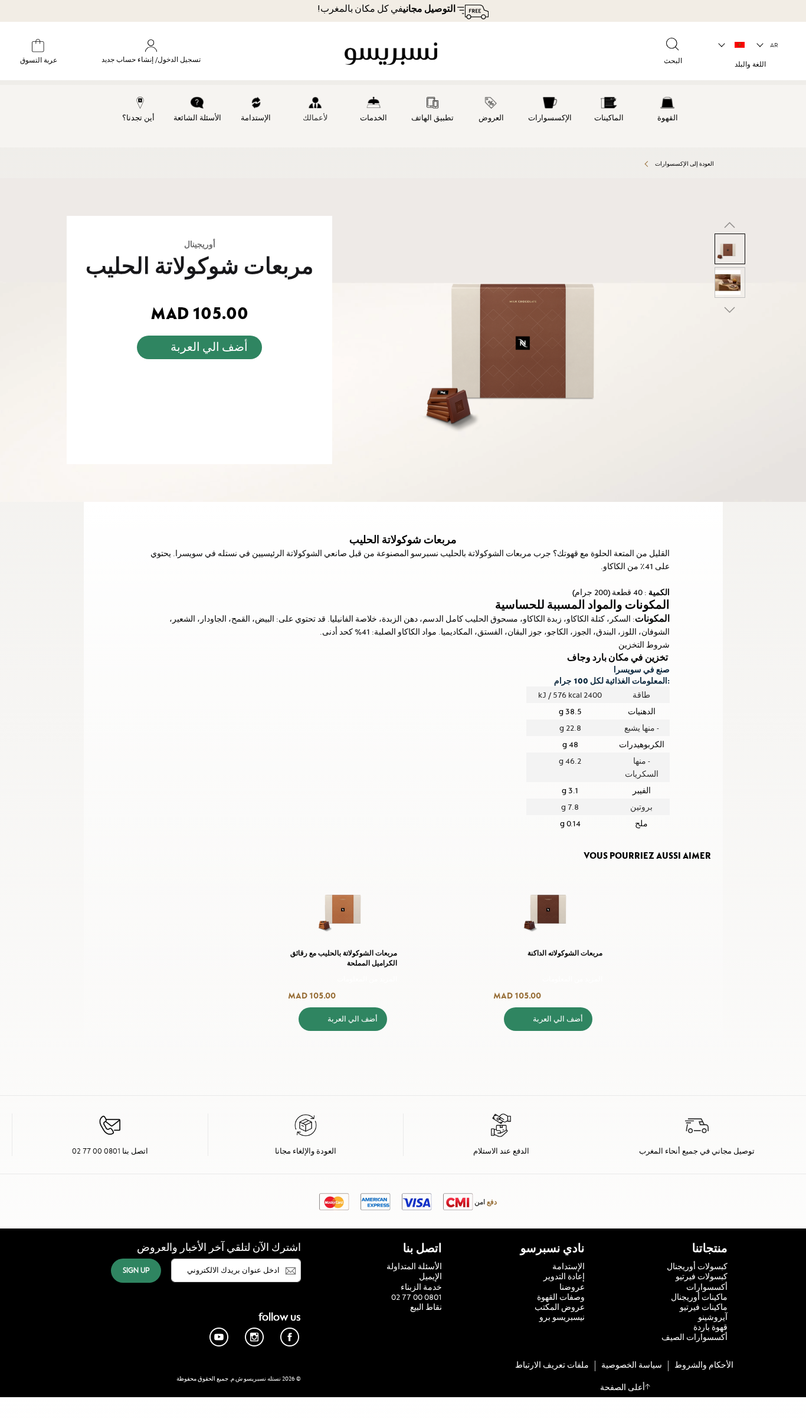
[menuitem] (667, 107)
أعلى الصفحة (622, 1387)
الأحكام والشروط (703, 1364)
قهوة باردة (710, 1327)
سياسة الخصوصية (631, 1364)
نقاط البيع (426, 1307)
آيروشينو (713, 1317)
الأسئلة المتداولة (414, 1266)
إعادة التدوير (564, 1276)
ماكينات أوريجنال (699, 1297)
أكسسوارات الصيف (694, 1337)
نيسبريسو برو (562, 1317)
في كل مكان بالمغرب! (386, 9)
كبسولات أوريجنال (697, 1266)
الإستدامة (568, 1266)
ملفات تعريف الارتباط (552, 1364)
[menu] (403, 116)
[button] (767, 45)
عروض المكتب (560, 1307)
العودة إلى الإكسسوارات (684, 163)
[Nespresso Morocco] (446, 55)
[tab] (720, 507)
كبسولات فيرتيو (702, 1276)
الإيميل (430, 1276)
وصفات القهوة (561, 1297)
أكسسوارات (707, 1287)
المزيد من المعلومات (572, 979)
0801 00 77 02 (416, 1297)
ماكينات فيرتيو (704, 1307)
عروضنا (572, 1287)
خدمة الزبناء (421, 1287)
